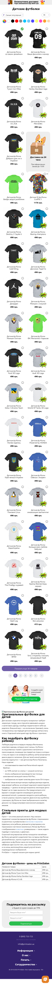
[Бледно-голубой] (28, 21)
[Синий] (32, 21)
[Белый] (8, 21)
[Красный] (16, 21)
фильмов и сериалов (34, 821)
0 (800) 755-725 (26, 936)
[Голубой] (24, 21)
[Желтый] (36, 21)
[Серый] (20, 21)
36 (44, 14)
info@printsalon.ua (26, 944)
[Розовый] (40, 21)
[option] (4, 21)
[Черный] (12, 21)
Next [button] (48, 21)
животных (20, 829)
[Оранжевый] (44, 21)
